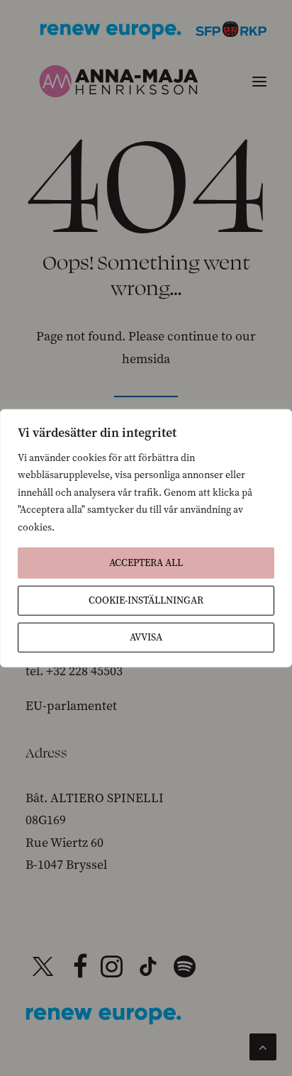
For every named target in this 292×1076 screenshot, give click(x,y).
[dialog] (146, 538)
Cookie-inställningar (146, 600)
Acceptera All (146, 563)
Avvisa (146, 637)
